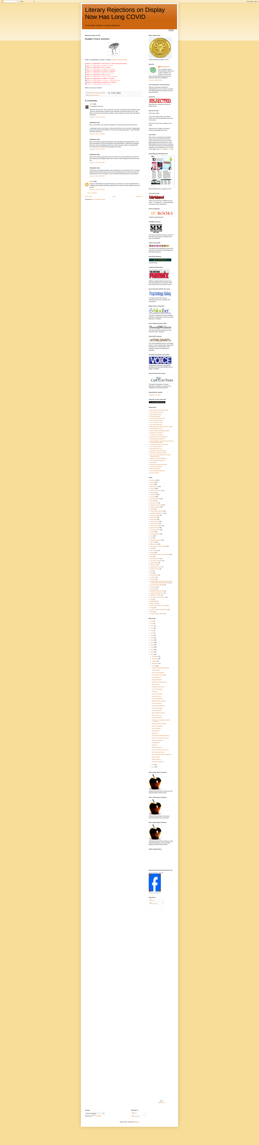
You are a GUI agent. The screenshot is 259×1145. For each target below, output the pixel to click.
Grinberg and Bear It (157, 740)
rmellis (91, 181)
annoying (152, 496)
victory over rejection (156, 525)
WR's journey (154, 486)
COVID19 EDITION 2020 (157, 513)
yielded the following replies (119, 60)
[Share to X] (116, 93)
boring (152, 484)
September (155, 663)
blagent (152, 552)
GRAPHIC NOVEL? (155, 595)
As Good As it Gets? (157, 694)
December (155, 656)
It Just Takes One (156, 677)
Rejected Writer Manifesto (157, 439)
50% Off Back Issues (155, 414)
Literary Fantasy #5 (157, 717)
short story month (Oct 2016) (158, 597)
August (154, 666)
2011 (152, 645)
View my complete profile (155, 80)
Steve (91, 104)
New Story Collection (156, 560)
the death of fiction (155, 499)
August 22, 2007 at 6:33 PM (97, 162)
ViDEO (152, 509)
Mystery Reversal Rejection (159, 682)
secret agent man (155, 558)
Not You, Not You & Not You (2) (160, 750)
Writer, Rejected (164, 66)
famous (152, 482)
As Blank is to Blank (157, 708)
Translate (98, 1116)
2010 (152, 647)
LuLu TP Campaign (157, 689)
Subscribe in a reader (155, 395)
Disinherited (153, 587)
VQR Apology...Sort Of (156, 428)
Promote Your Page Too (154, 892)
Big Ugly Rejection (157, 679)
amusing (152, 501)
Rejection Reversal (157, 747)
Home (114, 196)
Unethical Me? (156, 742)
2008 (152, 652)
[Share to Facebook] (118, 93)
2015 (152, 637)
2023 (152, 621)
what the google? (155, 534)
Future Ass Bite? (154, 473)
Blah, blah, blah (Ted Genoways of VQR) (161, 426)
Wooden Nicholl (156, 759)
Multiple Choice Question (159, 701)
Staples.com (161, 1102)
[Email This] (112, 93)
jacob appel (153, 519)
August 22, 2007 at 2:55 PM (97, 134)
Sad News (154, 691)
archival (152, 532)
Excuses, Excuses (155, 468)
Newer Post (88, 196)
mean (151, 536)
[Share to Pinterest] (120, 93)
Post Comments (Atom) (98, 199)
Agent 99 (152, 542)
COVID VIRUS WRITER (156, 511)
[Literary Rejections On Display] (155, 891)
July (153, 764)
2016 (152, 635)
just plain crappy (154, 515)
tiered (151, 573)
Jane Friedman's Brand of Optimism (161, 754)
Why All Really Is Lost (156, 448)
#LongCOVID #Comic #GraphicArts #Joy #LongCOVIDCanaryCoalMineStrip (161, 582)
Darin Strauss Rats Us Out (157, 418)
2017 (152, 633)
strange (152, 492)
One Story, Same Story (158, 752)
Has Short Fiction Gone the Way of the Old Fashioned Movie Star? (161, 441)
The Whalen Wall (156, 710)
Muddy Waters (156, 731)
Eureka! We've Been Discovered (159, 444)
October (154, 661)
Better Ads (154, 745)
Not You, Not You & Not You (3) (160, 738)
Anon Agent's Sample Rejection (160, 735)
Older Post (139, 196)
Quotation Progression (158, 687)
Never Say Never (156, 696)
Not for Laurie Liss (157, 715)
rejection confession (94, 95)
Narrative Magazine (155, 540)
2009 (152, 649)
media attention (154, 523)
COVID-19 (153, 577)
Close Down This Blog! (156, 420)
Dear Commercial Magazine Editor (159, 430)
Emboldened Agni (155, 416)
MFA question (154, 544)
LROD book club (154, 569)
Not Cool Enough (156, 703)
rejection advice (154, 527)
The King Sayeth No (157, 698)
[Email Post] (108, 92)
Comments (154, 903)
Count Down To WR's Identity (158, 546)
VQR (151, 548)
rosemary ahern (154, 521)
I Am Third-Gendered (156, 446)
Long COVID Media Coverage (158, 605)
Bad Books (155, 733)
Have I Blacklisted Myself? (157, 471)
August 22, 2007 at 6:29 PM (97, 149)
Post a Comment (92, 193)
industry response (155, 507)
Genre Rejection (156, 728)
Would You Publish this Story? (158, 453)
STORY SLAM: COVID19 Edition (159, 609)
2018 (152, 630)
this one (169, 149)
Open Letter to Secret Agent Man (159, 410)
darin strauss (153, 550)
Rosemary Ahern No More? (157, 460)
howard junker (154, 562)
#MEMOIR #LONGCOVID (157, 591)
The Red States (156, 670)
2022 (152, 623)
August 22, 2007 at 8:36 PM (97, 176)
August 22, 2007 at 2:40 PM (97, 117)
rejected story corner (155, 567)
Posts (152, 900)
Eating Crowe (155, 684)
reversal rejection (155, 530)
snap (151, 599)
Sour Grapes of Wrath (156, 466)
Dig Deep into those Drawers (158, 450)
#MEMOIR (153, 601)
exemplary (153, 494)
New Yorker (153, 517)
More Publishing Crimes (158, 713)
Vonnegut (153, 579)
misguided (153, 480)
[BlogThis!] (114, 93)
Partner (152, 607)
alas (151, 538)
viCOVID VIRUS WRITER (157, 613)
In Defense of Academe (156, 435)
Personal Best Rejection (158, 705)
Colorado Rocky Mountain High (160, 668)
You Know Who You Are (156, 412)
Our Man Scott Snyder (156, 424)
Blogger (137, 1122)
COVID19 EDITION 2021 (157, 593)
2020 (152, 628)
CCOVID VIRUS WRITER (157, 585)
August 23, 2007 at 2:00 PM (97, 189)
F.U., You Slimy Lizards (156, 422)
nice (151, 571)
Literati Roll (153, 462)
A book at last (154, 503)
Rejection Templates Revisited (158, 464)
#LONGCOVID (154, 575)
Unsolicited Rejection (157, 761)
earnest (152, 488)
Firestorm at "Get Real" (156, 432)
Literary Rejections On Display (156, 872)
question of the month (156, 505)
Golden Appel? (156, 757)
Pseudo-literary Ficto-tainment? (158, 437)
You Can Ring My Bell (158, 672)
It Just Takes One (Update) (159, 675)
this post (161, 149)
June (153, 767)
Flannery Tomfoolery (157, 726)
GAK (151, 556)
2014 (152, 640)
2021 (152, 626)
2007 (152, 654)
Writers (152, 611)
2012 (152, 642)
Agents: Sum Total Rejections (158, 458)
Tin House (153, 589)
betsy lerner (153, 565)
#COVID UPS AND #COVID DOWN (159, 554)
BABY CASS (153, 603)
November (155, 658)
